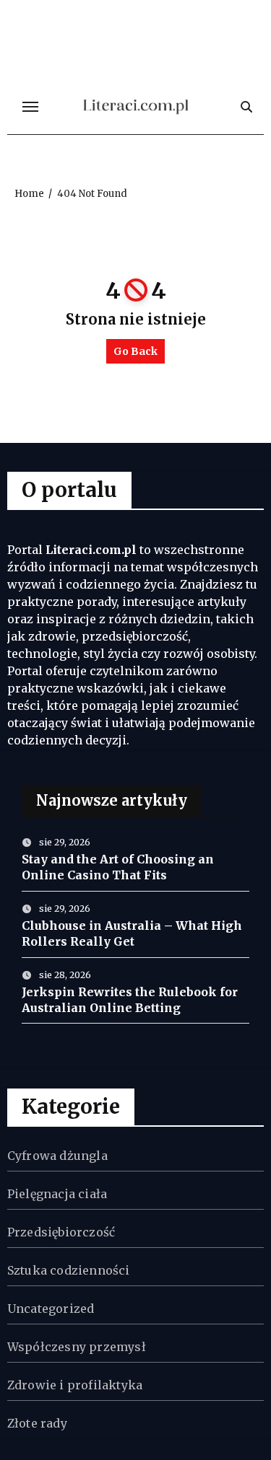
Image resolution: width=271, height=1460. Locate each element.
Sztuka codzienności (68, 1270)
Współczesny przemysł (76, 1347)
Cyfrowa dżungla (57, 1155)
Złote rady (37, 1423)
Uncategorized (51, 1308)
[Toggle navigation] (30, 106)
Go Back (135, 351)
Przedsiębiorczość (61, 1232)
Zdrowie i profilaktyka (74, 1385)
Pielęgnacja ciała (57, 1194)
